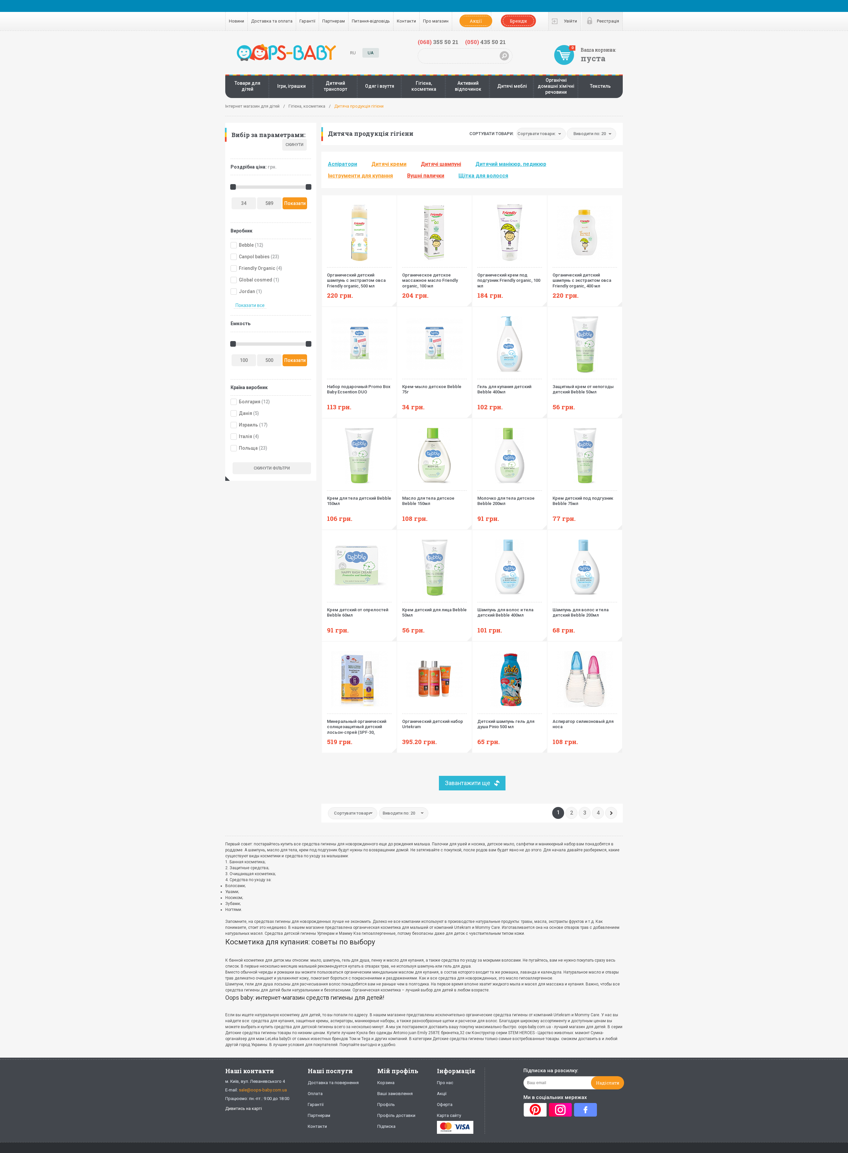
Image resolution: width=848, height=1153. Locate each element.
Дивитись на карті (243, 1108)
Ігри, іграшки (291, 86)
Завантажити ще (467, 782)
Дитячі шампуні (441, 164)
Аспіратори (342, 164)
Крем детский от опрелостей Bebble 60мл (357, 612)
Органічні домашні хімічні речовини (556, 86)
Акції (476, 21)
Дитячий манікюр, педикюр (510, 164)
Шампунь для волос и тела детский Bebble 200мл (581, 612)
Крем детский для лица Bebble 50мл (434, 612)
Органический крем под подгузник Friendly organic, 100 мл (508, 281)
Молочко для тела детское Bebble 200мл (506, 501)
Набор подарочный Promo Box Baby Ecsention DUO (359, 389)
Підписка (386, 1126)
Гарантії (307, 21)
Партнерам (333, 21)
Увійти (570, 21)
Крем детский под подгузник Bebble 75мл (583, 501)
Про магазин (436, 21)
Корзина (386, 1082)
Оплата (315, 1093)
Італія (245, 436)
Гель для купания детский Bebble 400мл (504, 389)
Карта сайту (449, 1115)
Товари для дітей (247, 86)
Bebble (246, 245)
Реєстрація (608, 21)
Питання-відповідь (371, 21)
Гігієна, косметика (423, 86)
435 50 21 (485, 42)
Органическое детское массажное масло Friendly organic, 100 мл (430, 281)
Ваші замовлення (395, 1093)
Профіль (386, 1104)
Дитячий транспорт (335, 86)
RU (353, 52)
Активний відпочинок (468, 86)
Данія (245, 413)
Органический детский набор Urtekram (432, 724)
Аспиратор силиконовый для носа (583, 724)
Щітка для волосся (483, 176)
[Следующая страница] (611, 813)
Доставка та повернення (333, 1082)
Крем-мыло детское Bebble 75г (431, 389)
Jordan (247, 291)
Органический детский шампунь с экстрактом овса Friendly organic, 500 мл (356, 281)
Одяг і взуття (379, 86)
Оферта (444, 1104)
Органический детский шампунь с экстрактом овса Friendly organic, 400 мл (582, 281)
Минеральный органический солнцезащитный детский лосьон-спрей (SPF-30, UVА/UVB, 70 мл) (356, 727)
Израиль (248, 424)
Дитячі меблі (512, 86)
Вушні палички (425, 176)
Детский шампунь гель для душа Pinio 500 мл (505, 724)
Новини (236, 21)
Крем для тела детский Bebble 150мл (359, 501)
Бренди (518, 21)
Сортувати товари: (491, 133)
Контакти (406, 21)
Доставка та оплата (271, 21)
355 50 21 (438, 42)
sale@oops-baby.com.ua (263, 1089)
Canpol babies (254, 256)
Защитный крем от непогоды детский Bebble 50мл (583, 389)
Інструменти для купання (360, 176)
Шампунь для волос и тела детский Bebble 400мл (505, 612)
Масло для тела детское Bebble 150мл (428, 501)
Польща (248, 448)
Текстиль (600, 86)
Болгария (249, 401)
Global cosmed (255, 279)
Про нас (445, 1082)
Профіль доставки (396, 1115)
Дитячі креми (388, 164)
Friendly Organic (257, 268)
